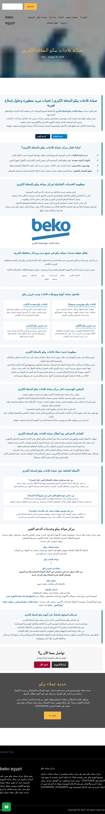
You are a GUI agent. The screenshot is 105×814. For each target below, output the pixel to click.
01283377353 (6, 752)
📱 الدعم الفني (42, 136)
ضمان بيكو (51, 580)
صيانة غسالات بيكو (51, 547)
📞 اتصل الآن (42, 665)
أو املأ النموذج (60, 665)
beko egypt (11, 768)
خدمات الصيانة (51, 589)
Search (30, 6)
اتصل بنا (52, 715)
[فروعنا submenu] (67, 23)
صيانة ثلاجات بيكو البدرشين (26, 601)
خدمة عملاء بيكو (52, 683)
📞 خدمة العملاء (59, 136)
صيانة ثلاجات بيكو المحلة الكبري (52, 50)
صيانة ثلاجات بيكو (51, 559)
